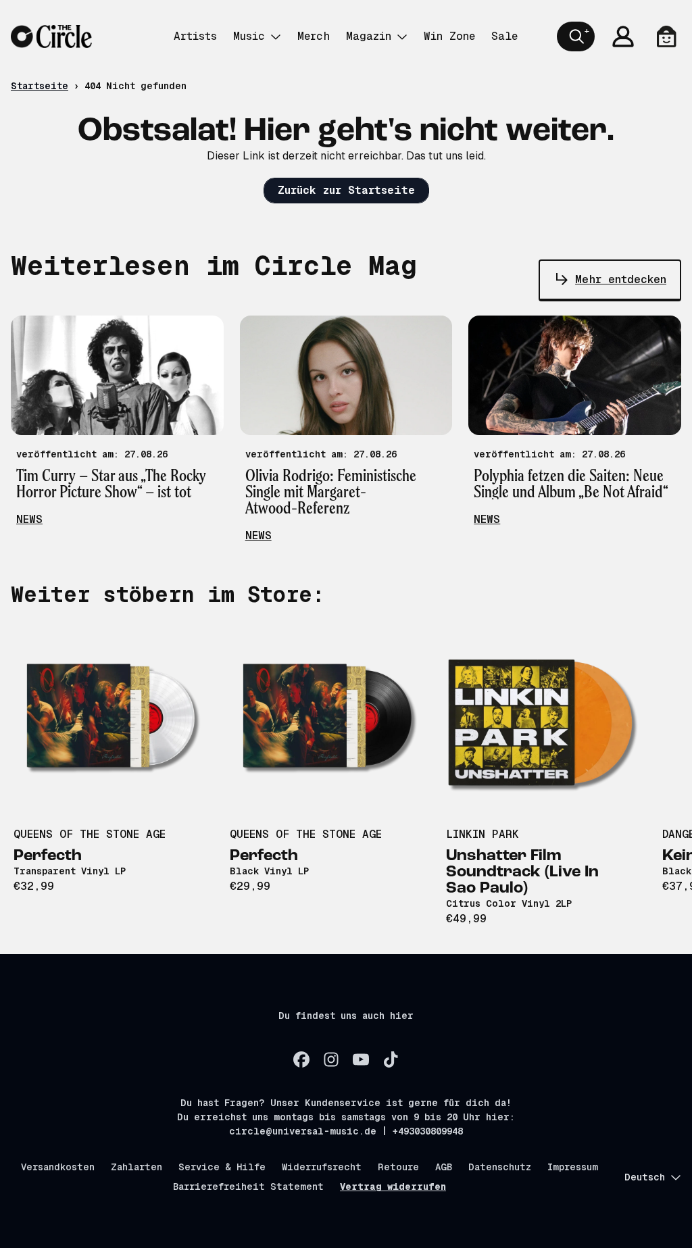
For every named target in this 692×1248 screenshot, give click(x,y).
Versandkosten (58, 1167)
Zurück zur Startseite (346, 190)
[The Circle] (51, 36)
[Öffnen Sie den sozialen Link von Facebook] (301, 1059)
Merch (313, 36)
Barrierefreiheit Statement (248, 1186)
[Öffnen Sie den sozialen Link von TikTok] (390, 1059)
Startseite (39, 85)
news (29, 519)
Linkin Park (482, 834)
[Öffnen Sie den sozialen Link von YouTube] (361, 1059)
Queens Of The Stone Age (90, 834)
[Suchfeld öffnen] (576, 36)
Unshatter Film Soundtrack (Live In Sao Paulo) (522, 872)
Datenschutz (499, 1167)
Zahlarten (136, 1167)
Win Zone (449, 36)
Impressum (572, 1167)
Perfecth (48, 856)
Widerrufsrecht (322, 1167)
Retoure (398, 1167)
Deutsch (644, 1177)
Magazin (368, 36)
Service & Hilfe (222, 1167)
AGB (443, 1167)
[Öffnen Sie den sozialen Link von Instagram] (331, 1059)
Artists (195, 36)
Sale (504, 36)
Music (249, 36)
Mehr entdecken (620, 279)
